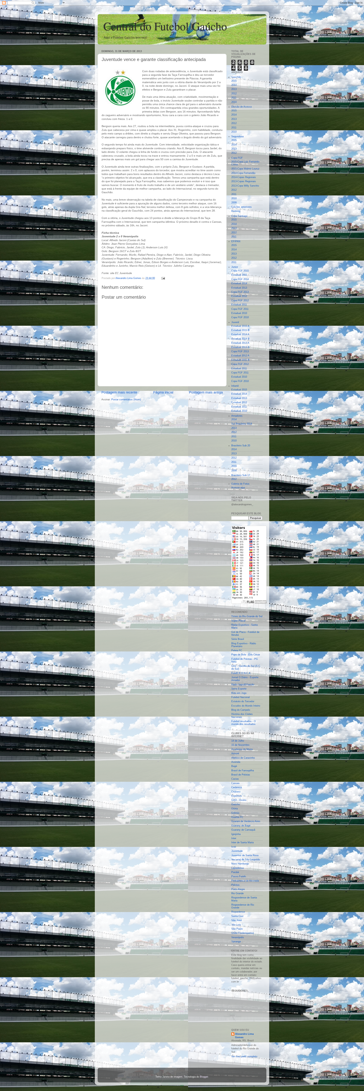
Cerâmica (236, 787)
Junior (234, 267)
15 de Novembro (240, 745)
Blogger (204, 1076)
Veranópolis (237, 937)
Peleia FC (236, 650)
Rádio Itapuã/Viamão (242, 684)
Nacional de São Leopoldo (245, 859)
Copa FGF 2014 (240, 279)
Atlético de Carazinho (243, 758)
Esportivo (236, 796)
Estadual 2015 (239, 275)
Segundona (237, 136)
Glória (234, 808)
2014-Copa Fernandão (243, 173)
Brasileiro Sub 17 (240, 475)
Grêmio (235, 813)
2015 (234, 81)
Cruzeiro (235, 791)
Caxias (235, 779)
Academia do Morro (242, 749)
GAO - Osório (238, 800)
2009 (234, 202)
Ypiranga (236, 941)
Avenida (235, 762)
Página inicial (163, 392)
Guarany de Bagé (240, 825)
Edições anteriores (241, 207)
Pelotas (235, 885)
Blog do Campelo (240, 710)
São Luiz (236, 924)
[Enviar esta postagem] (163, 278)
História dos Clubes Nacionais (242, 715)
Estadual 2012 (239, 296)
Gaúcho (235, 804)
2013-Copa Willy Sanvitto (245, 185)
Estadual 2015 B (240, 330)
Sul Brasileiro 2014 (241, 423)
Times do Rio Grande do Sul (246, 616)
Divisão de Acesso (241, 106)
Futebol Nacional (240, 697)
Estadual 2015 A (240, 326)
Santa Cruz (237, 916)
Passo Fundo (238, 876)
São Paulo (237, 929)
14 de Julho (237, 741)
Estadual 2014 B (240, 338)
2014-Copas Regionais (243, 177)
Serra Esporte (238, 688)
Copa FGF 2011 (240, 309)
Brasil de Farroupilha (242, 770)
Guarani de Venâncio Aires (245, 821)
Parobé (235, 872)
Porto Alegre (238, 889)
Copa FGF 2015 (240, 270)
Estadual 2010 (239, 313)
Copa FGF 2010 (240, 317)
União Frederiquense (242, 933)
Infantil (235, 386)
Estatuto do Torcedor (242, 701)
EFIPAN (235, 241)
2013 (234, 89)
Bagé (234, 766)
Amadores (236, 416)
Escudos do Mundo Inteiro (245, 705)
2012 (234, 93)
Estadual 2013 (239, 288)
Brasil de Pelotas (240, 774)
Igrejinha (236, 834)
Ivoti (233, 847)
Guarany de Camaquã (243, 830)
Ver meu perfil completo (244, 1056)
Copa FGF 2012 (240, 300)
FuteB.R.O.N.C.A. (241, 673)
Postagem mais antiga (206, 392)
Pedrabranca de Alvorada (245, 880)
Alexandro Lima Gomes (244, 1036)
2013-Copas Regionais (243, 181)
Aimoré (235, 753)
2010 (234, 102)
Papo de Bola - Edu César (245, 654)
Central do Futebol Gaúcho (165, 26)
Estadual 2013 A (240, 343)
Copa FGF (237, 158)
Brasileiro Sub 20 (240, 445)
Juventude (237, 851)
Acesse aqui (238, 487)
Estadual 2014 (239, 283)
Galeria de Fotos (240, 484)
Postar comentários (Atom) (126, 399)
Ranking (235, 211)
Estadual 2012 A (240, 355)
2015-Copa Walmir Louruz (245, 168)
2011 (233, 97)
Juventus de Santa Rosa (244, 855)
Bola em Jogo (238, 693)
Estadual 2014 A (240, 334)
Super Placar (238, 620)
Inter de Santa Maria (242, 842)
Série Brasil (237, 639)
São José (236, 920)
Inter (233, 838)
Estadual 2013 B (240, 347)
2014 (234, 85)
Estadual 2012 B (240, 360)
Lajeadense (237, 868)
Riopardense (238, 912)
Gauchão (236, 77)
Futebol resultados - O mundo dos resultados (243, 723)
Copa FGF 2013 (240, 292)
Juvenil (235, 322)
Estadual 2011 (239, 304)
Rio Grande (237, 893)
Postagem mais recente (119, 392)
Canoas (235, 783)
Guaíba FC (237, 817)
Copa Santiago (239, 216)
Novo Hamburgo (240, 863)
